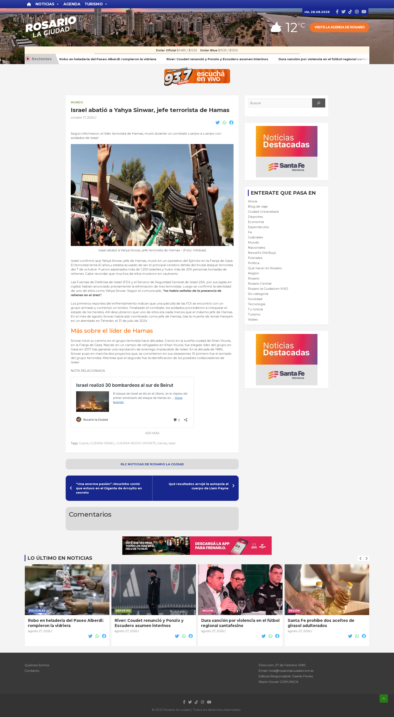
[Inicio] (29, 4)
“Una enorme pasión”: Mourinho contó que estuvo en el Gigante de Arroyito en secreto (109, 488)
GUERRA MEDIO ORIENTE (136, 443)
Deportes (255, 217)
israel (171, 443)
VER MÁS (152, 433)
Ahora (252, 201)
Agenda (71, 4)
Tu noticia (255, 309)
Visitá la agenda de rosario (340, 27)
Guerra (83, 443)
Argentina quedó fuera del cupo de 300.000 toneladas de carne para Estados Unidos (323, 625)
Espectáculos (258, 227)
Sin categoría (258, 294)
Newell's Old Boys (262, 253)
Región (253, 273)
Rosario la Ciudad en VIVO (268, 289)
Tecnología (256, 304)
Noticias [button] (45, 4)
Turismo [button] (94, 4)
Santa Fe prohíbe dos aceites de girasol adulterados (234, 623)
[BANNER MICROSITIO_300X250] (286, 128)
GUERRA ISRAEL (102, 443)
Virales (253, 319)
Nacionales (256, 247)
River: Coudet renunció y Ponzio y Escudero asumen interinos (62, 623)
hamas (162, 443)
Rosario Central (259, 283)
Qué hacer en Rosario (265, 268)
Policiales (255, 258)
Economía (256, 222)
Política (253, 263)
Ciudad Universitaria (263, 212)
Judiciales (255, 237)
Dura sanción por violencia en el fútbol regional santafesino (154, 623)
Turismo (254, 314)
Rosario (253, 278)
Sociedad (255, 299)
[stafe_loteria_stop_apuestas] (197, 538)
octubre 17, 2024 (82, 117)
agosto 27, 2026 (39, 631)
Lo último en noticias (59, 558)
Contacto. (32, 671)
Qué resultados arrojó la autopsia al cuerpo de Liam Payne (198, 486)
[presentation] (360, 558)
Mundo (77, 102)
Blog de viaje (258, 206)
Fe (250, 232)
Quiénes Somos (37, 665)
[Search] (318, 102)
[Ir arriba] (384, 698)
